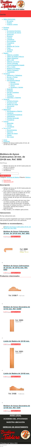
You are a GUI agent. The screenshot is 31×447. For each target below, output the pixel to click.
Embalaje (10, 91)
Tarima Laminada (12, 63)
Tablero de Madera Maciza (15, 56)
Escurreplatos (11, 41)
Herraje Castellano (13, 92)
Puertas (5, 121)
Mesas (9, 108)
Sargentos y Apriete (16, 87)
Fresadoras (10, 120)
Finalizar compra (12, 24)
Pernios (9, 125)
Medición (10, 89)
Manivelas (10, 123)
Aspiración (10, 34)
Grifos (9, 44)
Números (10, 132)
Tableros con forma (13, 62)
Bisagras (10, 36)
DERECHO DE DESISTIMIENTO (15, 427)
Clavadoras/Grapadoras (14, 115)
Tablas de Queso (12, 133)
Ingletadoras (11, 116)
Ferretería (6, 73)
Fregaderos (10, 43)
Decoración (10, 106)
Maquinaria (7, 109)
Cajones (9, 38)
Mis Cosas (10, 137)
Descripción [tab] (7, 180)
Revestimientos (12, 130)
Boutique (6, 27)
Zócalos (9, 51)
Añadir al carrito (5, 175)
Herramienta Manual (13, 80)
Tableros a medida (13, 55)
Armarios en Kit (12, 103)
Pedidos (9, 23)
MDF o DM (10, 60)
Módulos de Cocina (13, 46)
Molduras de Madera (13, 68)
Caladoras (10, 113)
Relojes (9, 135)
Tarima (12, 85)
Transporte (10, 96)
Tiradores (10, 50)
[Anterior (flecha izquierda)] (0, 446)
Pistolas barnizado (13, 118)
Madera (5, 53)
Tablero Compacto (13, 70)
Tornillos (9, 94)
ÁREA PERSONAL (9, 19)
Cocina (5, 29)
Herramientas (14, 84)
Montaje (12, 82)
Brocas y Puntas (12, 77)
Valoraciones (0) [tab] (8, 181)
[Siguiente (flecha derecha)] (2, 446)
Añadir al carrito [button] (15, 236)
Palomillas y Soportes (14, 97)
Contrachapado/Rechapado (15, 65)
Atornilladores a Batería (14, 111)
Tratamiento (10, 72)
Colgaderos (10, 39)
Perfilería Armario (12, 101)
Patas (9, 48)
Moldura (27, 177)
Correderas (10, 79)
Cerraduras (10, 126)
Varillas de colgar (12, 104)
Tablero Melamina (12, 58)
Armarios (6, 99)
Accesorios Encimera (14, 31)
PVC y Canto (11, 67)
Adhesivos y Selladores (14, 75)
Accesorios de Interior (14, 32)
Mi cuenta (10, 21)
